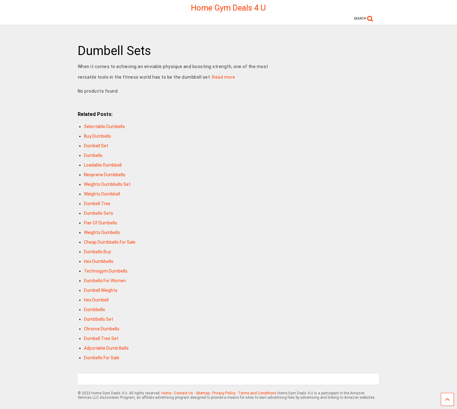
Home (166, 393)
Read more (223, 77)
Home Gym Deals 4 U (228, 7)
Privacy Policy (223, 393)
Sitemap (203, 393)
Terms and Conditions (257, 393)
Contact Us (183, 393)
